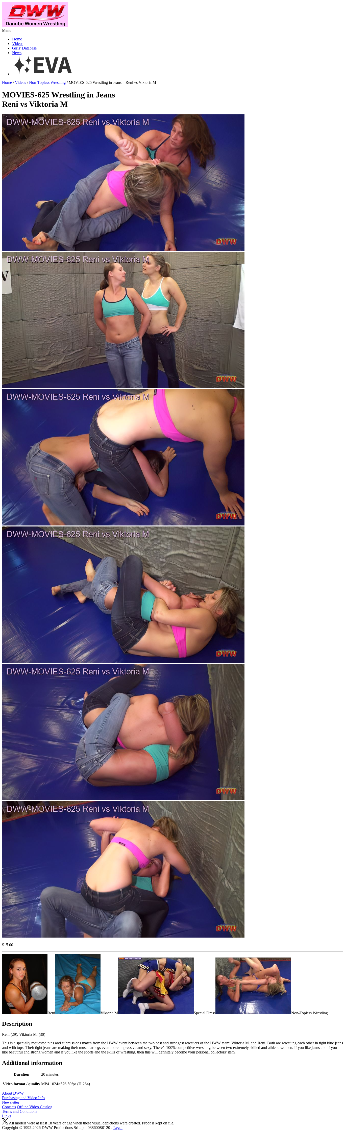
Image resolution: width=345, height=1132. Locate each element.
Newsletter (10, 1102)
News (16, 53)
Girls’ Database (24, 48)
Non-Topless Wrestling (47, 82)
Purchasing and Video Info (23, 1098)
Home (17, 39)
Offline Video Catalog (34, 1107)
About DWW (13, 1093)
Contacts (9, 1107)
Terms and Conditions (19, 1111)
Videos (17, 43)
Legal (117, 1127)
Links (6, 1116)
